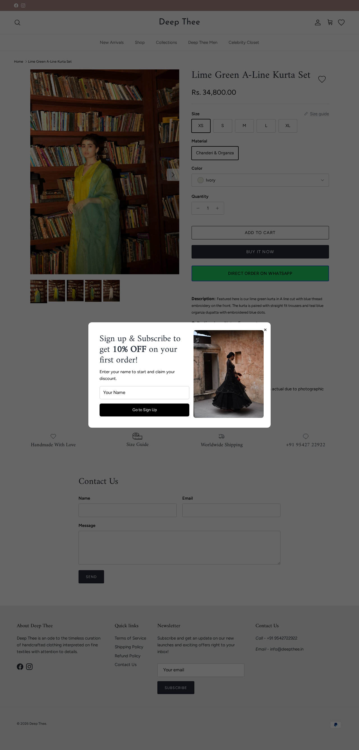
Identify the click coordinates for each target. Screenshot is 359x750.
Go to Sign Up (144, 409)
